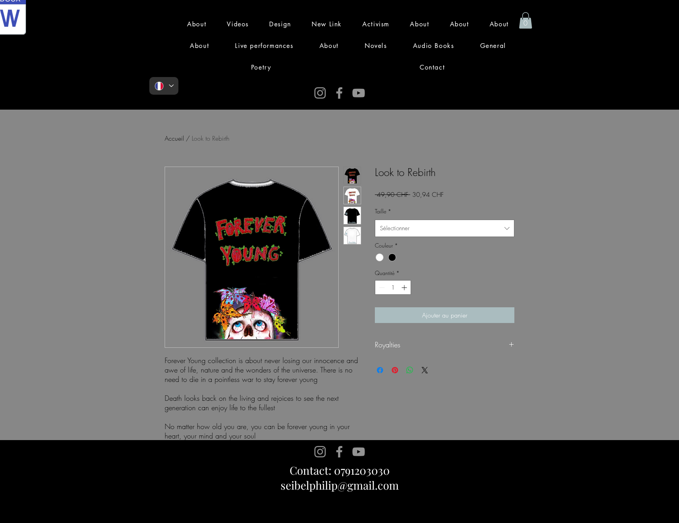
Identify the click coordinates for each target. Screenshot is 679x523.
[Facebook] (339, 93)
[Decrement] (381, 287)
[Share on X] (424, 370)
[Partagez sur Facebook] (380, 370)
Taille (383, 211)
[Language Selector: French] (163, 86)
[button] (525, 20)
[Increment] (405, 287)
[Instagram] (320, 93)
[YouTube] (358, 93)
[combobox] (444, 228)
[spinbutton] (393, 287)
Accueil (174, 138)
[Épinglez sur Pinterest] (395, 370)
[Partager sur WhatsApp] (410, 370)
